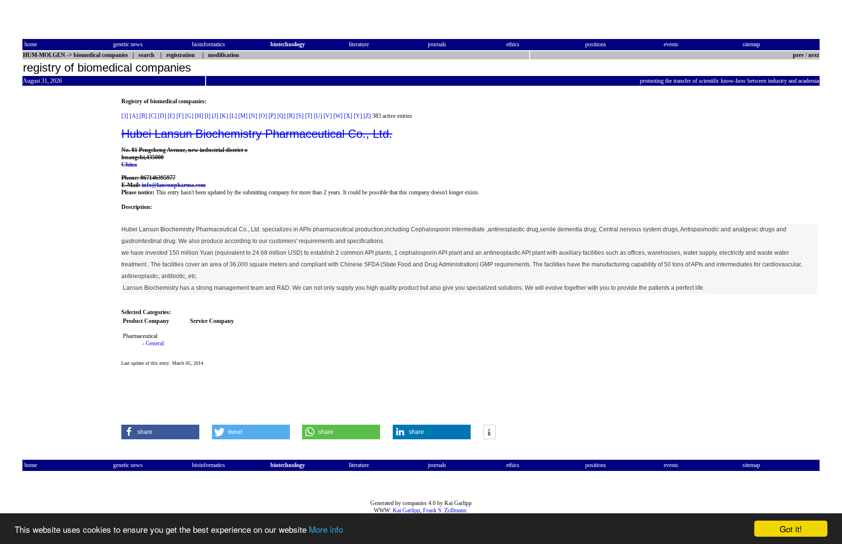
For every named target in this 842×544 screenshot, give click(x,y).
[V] (328, 116)
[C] (152, 116)
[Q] (281, 116)
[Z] (367, 116)
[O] (263, 116)
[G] (189, 116)
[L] (233, 116)
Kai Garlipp (406, 510)
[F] (180, 116)
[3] (124, 116)
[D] (162, 116)
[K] (224, 116)
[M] (243, 116)
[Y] (358, 116)
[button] (160, 432)
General (155, 343)
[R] (291, 116)
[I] (207, 116)
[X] (348, 116)
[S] (300, 116)
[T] (308, 116)
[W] (338, 116)
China (129, 164)
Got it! (791, 529)
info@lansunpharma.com (174, 185)
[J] (215, 116)
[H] (199, 116)
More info (326, 529)
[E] (171, 116)
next (813, 55)
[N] (253, 116)
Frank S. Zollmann (444, 510)
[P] (272, 116)
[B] (143, 116)
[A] (134, 116)
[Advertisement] (63, 244)
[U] (318, 116)
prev (798, 55)
